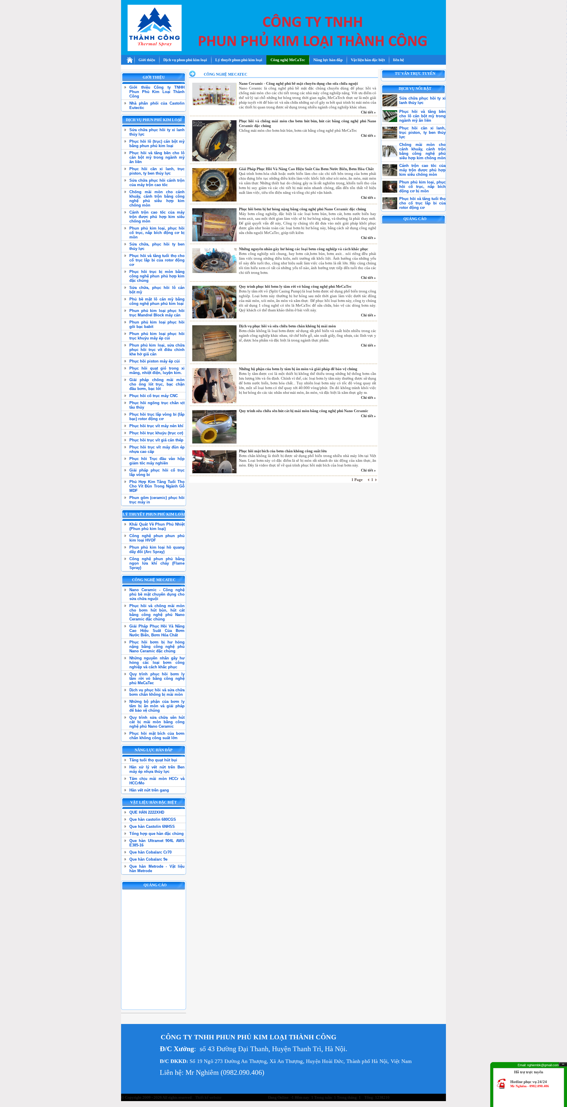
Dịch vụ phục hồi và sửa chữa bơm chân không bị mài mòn (287, 326)
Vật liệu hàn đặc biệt (368, 60)
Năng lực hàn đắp (328, 60)
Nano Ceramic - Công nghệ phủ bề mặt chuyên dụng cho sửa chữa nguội (298, 83)
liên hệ (398, 60)
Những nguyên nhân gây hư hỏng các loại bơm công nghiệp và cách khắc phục (303, 249)
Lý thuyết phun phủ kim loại (238, 60)
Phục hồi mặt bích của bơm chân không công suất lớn (283, 451)
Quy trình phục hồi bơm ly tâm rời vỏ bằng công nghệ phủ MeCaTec (295, 286)
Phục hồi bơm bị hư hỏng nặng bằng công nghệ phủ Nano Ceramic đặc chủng (302, 209)
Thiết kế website (207, 1097)
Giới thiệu (147, 60)
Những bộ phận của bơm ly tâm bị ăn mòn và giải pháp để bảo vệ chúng (298, 369)
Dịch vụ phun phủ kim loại (185, 60)
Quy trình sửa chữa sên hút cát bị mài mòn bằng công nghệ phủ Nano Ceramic (303, 411)
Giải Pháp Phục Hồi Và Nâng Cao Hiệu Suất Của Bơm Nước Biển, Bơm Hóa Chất (306, 169)
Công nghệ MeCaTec (288, 60)
